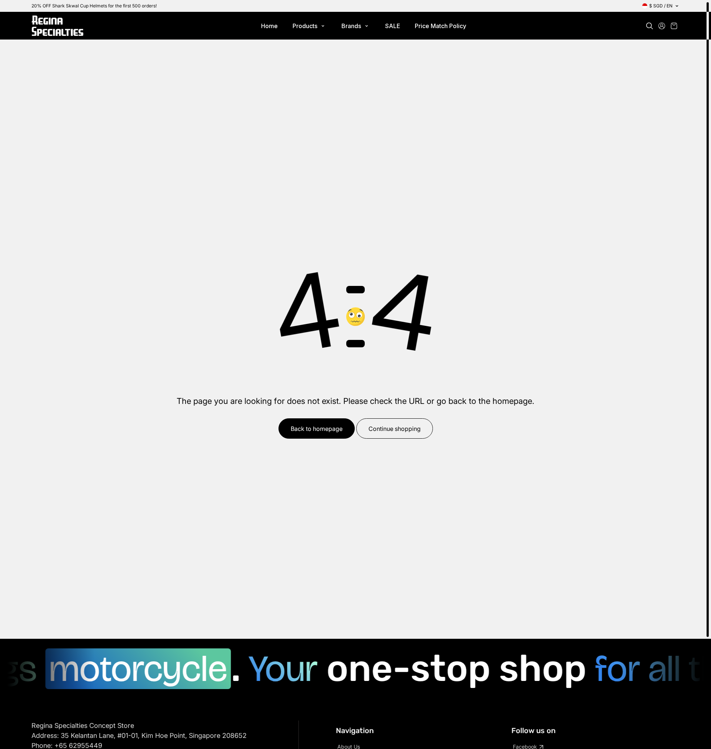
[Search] (649, 25)
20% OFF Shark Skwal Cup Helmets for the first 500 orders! (94, 6)
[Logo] (57, 26)
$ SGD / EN (660, 6)
